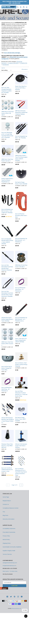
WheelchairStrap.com (16, 608)
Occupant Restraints (13, 63)
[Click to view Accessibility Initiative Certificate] (4, 589)
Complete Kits (23, 63)
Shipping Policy (7, 543)
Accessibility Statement (9, 528)
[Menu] (26, 7)
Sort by (3, 68)
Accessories (6, 64)
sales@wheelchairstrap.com (10, 562)
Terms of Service (7, 554)
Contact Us (6, 504)
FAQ (4, 512)
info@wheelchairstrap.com (9, 565)
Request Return (7, 500)
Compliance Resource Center (10, 508)
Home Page (6, 497)
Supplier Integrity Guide (9, 550)
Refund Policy (6, 539)
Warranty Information (8, 519)
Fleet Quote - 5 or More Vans (10, 571)
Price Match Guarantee (9, 532)
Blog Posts (5, 515)
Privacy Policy (6, 536)
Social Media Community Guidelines (12, 547)
